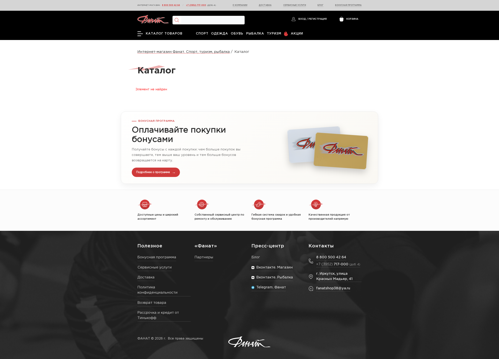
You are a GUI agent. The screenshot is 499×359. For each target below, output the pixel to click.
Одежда (219, 33)
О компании (240, 5)
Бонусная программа (348, 5)
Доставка (265, 5)
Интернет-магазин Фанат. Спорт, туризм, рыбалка (183, 51)
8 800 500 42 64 (171, 5)
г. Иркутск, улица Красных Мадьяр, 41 (334, 276)
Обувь (237, 33)
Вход (302, 19)
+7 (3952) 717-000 (196, 5)
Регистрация (318, 19)
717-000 (338, 264)
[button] (249, 147)
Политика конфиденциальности (157, 290)
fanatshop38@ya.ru (333, 288)
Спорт (202, 33)
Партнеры (204, 257)
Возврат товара (151, 302)
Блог (320, 5)
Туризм (274, 33)
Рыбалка (255, 33)
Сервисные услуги (294, 5)
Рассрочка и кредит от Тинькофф (158, 315)
